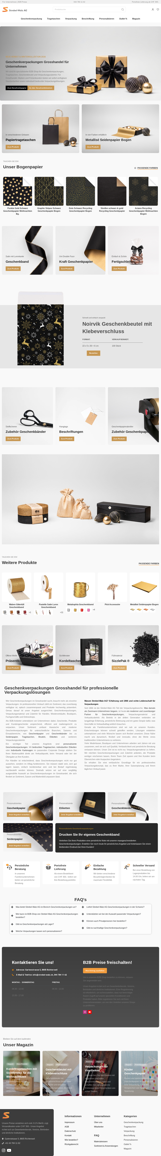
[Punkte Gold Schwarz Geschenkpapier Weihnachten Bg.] (17, 191)
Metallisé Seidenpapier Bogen (144, 604)
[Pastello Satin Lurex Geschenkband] (48, 587)
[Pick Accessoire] (112, 587)
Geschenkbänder (59, 734)
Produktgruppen (61, 1065)
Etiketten (53, 737)
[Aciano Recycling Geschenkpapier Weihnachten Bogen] (143, 191)
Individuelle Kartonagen (22, 750)
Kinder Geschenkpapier (134, 1071)
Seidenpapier (12, 737)
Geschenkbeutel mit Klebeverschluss (58, 1071)
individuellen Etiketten (66, 747)
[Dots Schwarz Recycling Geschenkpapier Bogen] (80, 191)
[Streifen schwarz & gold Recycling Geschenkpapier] (111, 191)
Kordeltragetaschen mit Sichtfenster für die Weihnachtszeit (21, 1072)
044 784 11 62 (79, 2)
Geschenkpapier (36, 734)
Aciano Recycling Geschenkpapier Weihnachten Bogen (143, 211)
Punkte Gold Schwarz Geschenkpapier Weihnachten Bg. (17, 211)
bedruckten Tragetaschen (43, 747)
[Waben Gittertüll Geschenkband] (16, 587)
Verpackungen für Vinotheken (96, 1068)
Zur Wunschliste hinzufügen (27, 181)
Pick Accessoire (112, 604)
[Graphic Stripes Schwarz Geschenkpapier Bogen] (49, 191)
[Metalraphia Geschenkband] (80, 587)
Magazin (10, 1064)
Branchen (89, 1062)
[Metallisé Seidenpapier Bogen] (144, 587)
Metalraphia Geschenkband (80, 604)
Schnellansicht (27, 187)
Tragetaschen (28, 737)
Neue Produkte (22, 1064)
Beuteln (41, 737)
